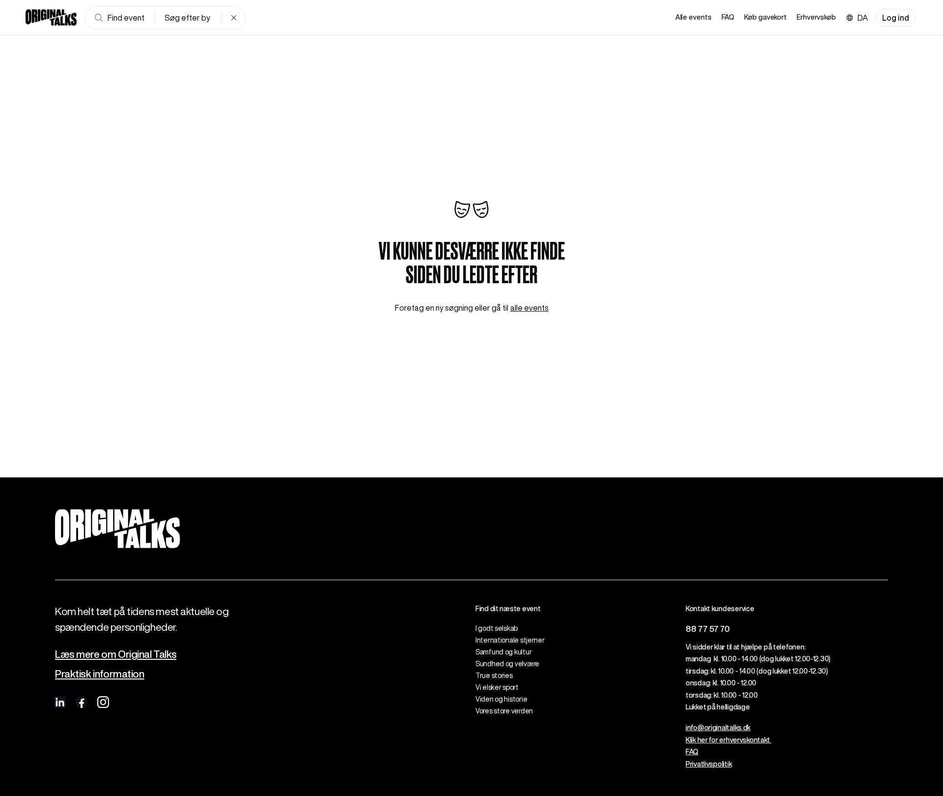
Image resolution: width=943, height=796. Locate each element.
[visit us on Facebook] (81, 702)
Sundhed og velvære (507, 663)
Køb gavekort (765, 17)
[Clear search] (233, 17)
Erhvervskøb (816, 17)
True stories (494, 675)
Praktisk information (99, 674)
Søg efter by (187, 18)
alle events (529, 308)
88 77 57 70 (708, 628)
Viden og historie (501, 699)
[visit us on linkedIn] (60, 702)
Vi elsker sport (497, 687)
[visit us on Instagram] (103, 702)
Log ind (895, 18)
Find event (126, 18)
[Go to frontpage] (51, 17)
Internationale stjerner (510, 640)
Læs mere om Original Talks (115, 654)
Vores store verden (504, 711)
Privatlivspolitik (709, 764)
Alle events (693, 17)
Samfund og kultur (503, 652)
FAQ (728, 17)
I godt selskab (496, 628)
